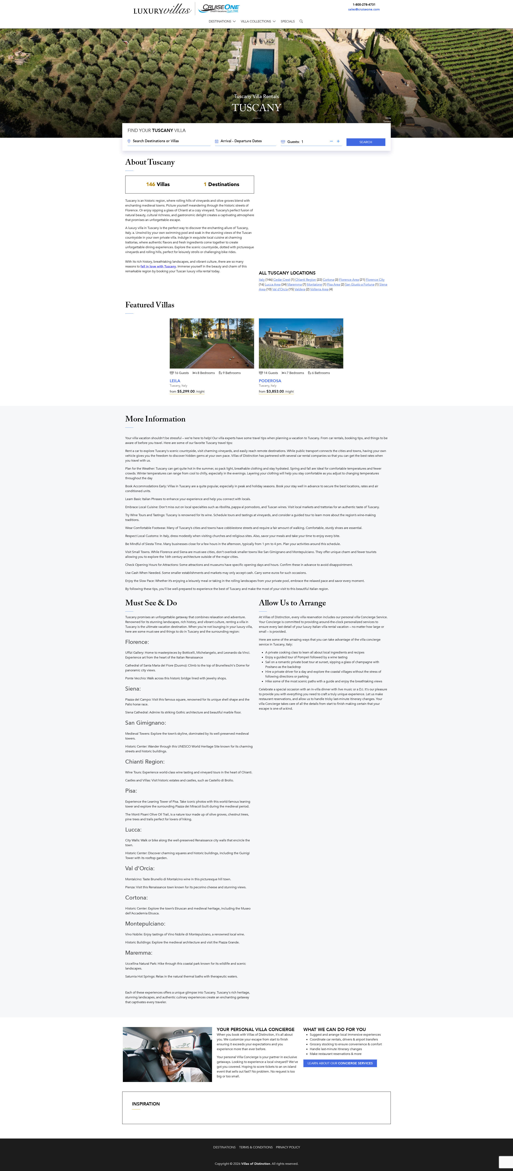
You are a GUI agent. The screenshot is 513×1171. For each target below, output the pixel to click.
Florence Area (349, 280)
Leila (175, 381)
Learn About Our (340, 1063)
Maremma (294, 284)
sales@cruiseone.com (364, 9)
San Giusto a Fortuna (359, 284)
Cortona (328, 280)
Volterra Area (319, 289)
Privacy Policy (288, 1147)
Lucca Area (273, 284)
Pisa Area (333, 284)
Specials (288, 21)
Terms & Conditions (256, 1147)
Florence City (375, 280)
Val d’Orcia (280, 289)
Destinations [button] (220, 21)
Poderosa (270, 381)
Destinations (224, 1147)
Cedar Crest (281, 280)
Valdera (300, 289)
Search (366, 142)
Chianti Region (305, 280)
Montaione (314, 284)
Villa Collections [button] (256, 21)
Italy (262, 280)
